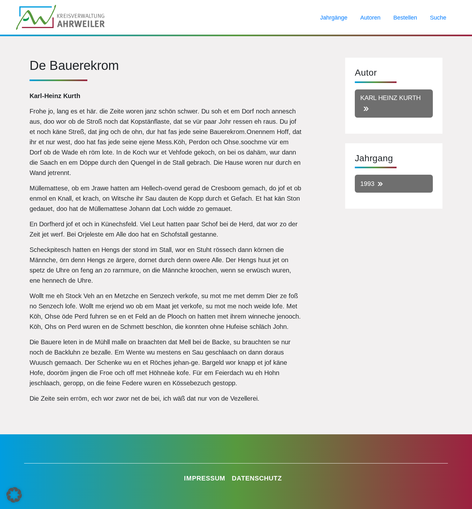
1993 (367, 183)
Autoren (370, 17)
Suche (438, 17)
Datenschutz (257, 478)
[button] (14, 495)
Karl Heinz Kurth (390, 97)
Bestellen (405, 17)
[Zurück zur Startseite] (60, 16)
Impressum (204, 478)
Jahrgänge (333, 17)
